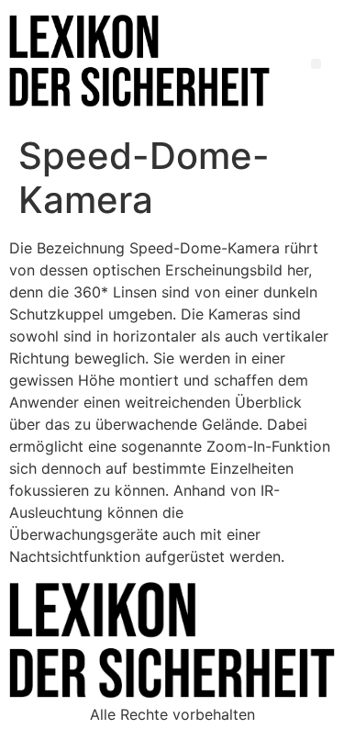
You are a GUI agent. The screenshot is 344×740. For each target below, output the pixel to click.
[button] (316, 64)
